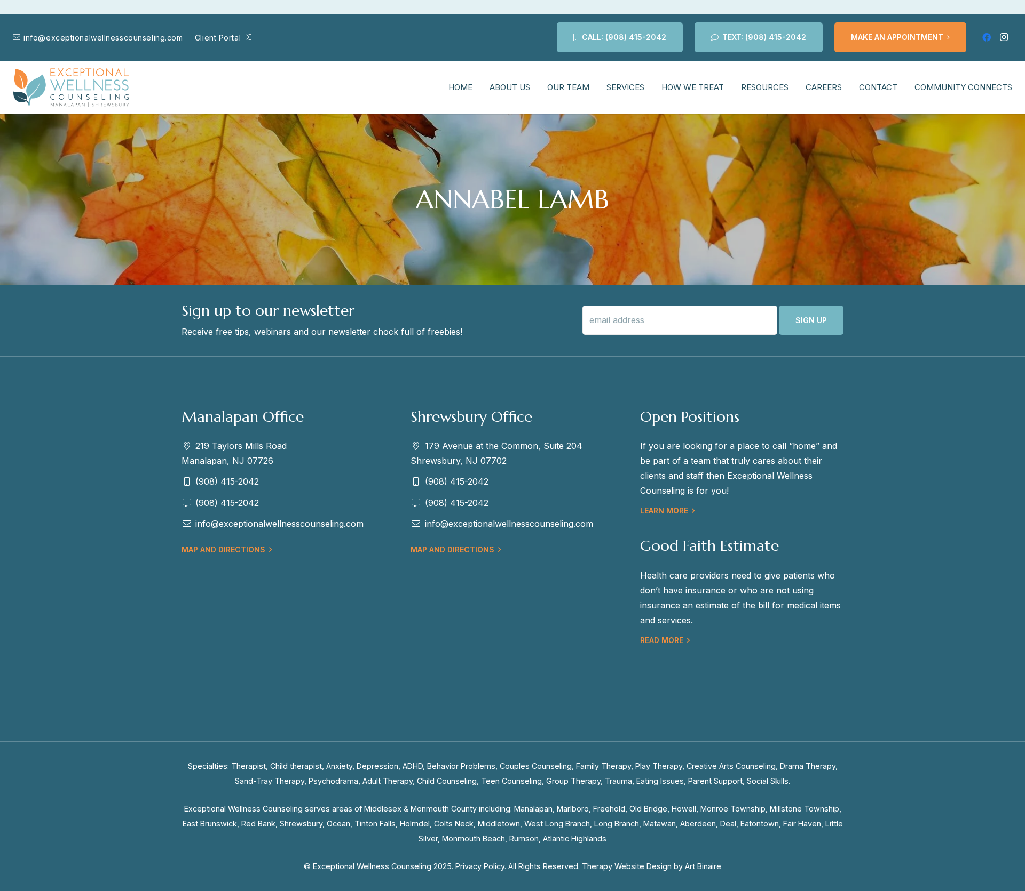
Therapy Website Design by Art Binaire (651, 866)
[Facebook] (986, 37)
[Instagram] (1003, 37)
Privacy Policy (479, 866)
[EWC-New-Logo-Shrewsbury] (71, 88)
